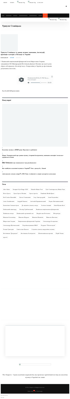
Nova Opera (6, 193)
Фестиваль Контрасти (28, 233)
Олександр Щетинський (11, 225)
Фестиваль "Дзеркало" (10, 233)
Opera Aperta (33, 193)
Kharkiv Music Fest (37, 189)
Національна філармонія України (29, 221)
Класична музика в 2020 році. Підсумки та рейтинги (19, 150)
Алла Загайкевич (8, 201)
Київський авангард (9, 209)
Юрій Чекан (60, 233)
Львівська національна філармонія (47, 209)
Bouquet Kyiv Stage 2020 (20, 189)
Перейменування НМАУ (30, 225)
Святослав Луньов (23, 229)
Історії (12, 57)
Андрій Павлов (22, 201)
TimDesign (39, 391)
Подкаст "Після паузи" (48, 225)
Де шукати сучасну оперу (30, 205)
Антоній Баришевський (38, 201)
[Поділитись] (3, 395)
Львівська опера (8, 213)
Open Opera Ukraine (19, 193)
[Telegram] (66, 6)
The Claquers (30, 387)
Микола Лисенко (52, 217)
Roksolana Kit (4, 57)
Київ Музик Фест (59, 205)
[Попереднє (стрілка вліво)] (1, 397)
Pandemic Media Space (47, 193)
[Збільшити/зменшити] (7, 395)
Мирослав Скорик (9, 221)
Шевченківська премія (45, 233)
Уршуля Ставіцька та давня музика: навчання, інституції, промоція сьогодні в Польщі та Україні (23, 53)
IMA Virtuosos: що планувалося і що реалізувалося (19, 163)
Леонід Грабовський (26, 209)
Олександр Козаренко (50, 221)
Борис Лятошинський (56, 201)
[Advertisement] (35, 268)
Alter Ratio (6, 189)
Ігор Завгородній (39, 197)
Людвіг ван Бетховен (43, 213)
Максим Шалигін (37, 217)
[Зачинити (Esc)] (1, 395)
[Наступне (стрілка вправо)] (3, 397)
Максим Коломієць (9, 217)
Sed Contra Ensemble (9, 197)
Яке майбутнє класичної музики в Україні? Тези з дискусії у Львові (24, 168)
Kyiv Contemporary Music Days (55, 189)
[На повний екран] (5, 395)
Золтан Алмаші (46, 205)
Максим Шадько (24, 217)
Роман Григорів (8, 229)
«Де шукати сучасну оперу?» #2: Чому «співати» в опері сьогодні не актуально (29, 174)
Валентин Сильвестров (11, 205)
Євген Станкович (25, 197)
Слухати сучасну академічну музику (43, 229)
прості (5, 237)
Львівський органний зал (25, 213)
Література (56, 213)
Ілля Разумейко (53, 197)
